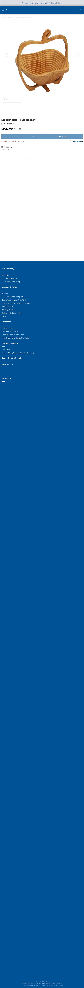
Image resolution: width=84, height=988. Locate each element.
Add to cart (62, 136)
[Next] (77, 55)
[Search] (6, 10)
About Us (5, 275)
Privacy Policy (7, 306)
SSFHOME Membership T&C (13, 297)
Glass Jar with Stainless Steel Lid (14, 203)
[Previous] (6, 55)
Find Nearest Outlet (9, 278)
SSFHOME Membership (11, 281)
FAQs (4, 316)
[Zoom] (6, 98)
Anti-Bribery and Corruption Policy (16, 338)
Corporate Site (7, 328)
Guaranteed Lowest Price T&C (14, 300)
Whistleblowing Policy (10, 331)
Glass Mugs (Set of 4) (14, 252)
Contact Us (6, 350)
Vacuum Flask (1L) (42, 202)
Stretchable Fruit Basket (23, 17)
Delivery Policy (7, 310)
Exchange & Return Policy (12, 313)
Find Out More (78, 141)
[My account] (80, 10)
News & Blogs (7, 364)
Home (3, 17)
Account (5, 293)
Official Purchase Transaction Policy (16, 303)
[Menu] (3, 10)
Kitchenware (10, 17)
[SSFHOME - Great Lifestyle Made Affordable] (42, 9)
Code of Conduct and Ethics (13, 335)
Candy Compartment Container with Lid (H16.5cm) (69, 203)
